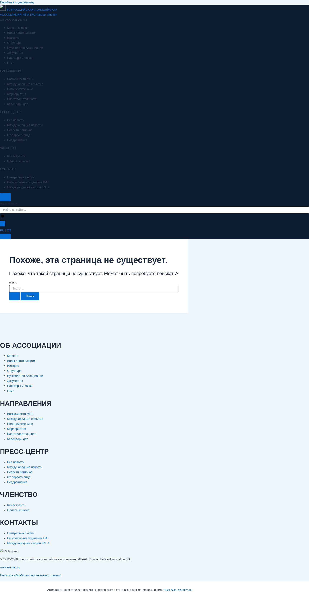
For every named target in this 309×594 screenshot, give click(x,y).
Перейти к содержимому (17, 2)
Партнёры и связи (20, 57)
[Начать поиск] (3, 216)
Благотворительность (22, 99)
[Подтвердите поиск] (14, 296)
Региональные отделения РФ (27, 182)
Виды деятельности (21, 32)
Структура (14, 42)
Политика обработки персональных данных (30, 575)
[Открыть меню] (5, 236)
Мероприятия (16, 94)
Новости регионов (19, 130)
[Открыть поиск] (5, 197)
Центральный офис (21, 177)
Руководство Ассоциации (25, 47)
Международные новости (24, 125)
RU (2, 230)
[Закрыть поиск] (2, 223)
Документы (15, 52)
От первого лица (18, 135)
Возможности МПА (20, 79)
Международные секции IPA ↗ (28, 187)
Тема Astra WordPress (177, 589)
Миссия (12, 356)
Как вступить (16, 156)
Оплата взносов (18, 161)
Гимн (10, 63)
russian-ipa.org (10, 567)
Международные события (25, 84)
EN (9, 230)
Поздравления (17, 140)
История (13, 37)
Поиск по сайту (9, 203)
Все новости (15, 120)
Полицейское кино (20, 89)
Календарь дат (17, 104)
